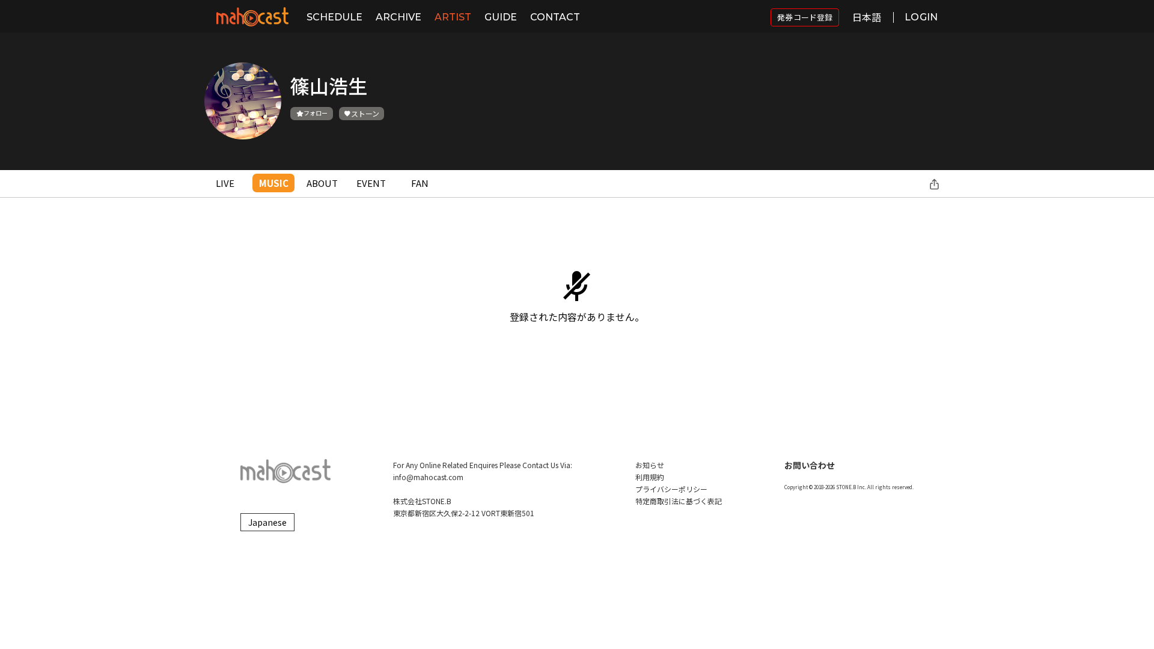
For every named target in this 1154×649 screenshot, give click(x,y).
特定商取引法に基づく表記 (678, 501)
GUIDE (500, 17)
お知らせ (649, 465)
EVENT (371, 183)
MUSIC (273, 183)
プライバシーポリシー (671, 489)
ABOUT (322, 183)
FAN (420, 183)
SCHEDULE (334, 17)
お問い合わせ (809, 465)
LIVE (225, 183)
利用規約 (649, 477)
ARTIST (453, 17)
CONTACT (555, 17)
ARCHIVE (398, 17)
